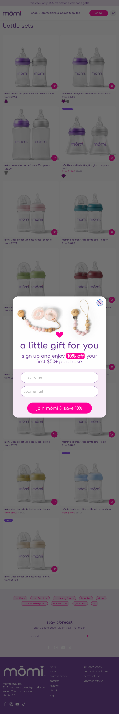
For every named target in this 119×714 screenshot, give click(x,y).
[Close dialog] (100, 303)
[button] (59, 408)
